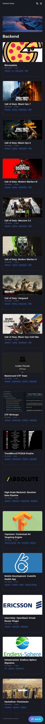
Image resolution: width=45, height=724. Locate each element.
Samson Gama (8, 3)
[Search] (37, 3)
